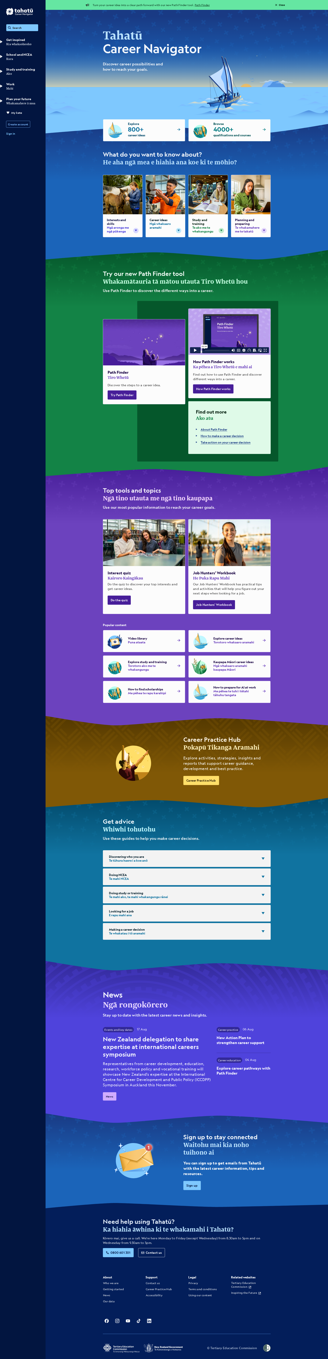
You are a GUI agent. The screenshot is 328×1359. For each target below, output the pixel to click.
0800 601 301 (120, 1253)
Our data (109, 1301)
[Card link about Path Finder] (144, 361)
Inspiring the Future (244, 1292)
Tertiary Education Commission (243, 1284)
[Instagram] (117, 1321)
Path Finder (202, 5)
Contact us (154, 1253)
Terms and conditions (202, 1289)
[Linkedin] (149, 1321)
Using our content (200, 1295)
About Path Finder (214, 429)
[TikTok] (138, 1321)
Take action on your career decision (226, 442)
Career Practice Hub (201, 780)
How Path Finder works (213, 389)
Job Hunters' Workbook (214, 605)
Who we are (110, 1283)
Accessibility (154, 1295)
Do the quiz (119, 600)
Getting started (113, 1289)
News (109, 1096)
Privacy (193, 1283)
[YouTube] (128, 1321)
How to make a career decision (222, 436)
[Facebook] (106, 1321)
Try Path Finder (122, 395)
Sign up (192, 1185)
